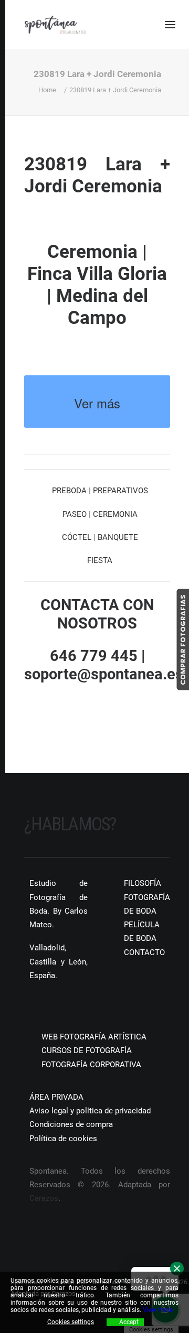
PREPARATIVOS (120, 490)
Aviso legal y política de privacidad (90, 1110)
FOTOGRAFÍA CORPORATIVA (91, 1064)
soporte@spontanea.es (103, 674)
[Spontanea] (55, 24)
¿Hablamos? (70, 824)
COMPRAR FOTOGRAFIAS (182, 639)
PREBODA (69, 490)
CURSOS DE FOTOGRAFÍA (86, 1050)
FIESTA (99, 560)
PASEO (74, 514)
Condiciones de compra (71, 1124)
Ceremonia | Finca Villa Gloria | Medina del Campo (97, 285)
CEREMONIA (115, 514)
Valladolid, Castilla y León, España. (58, 961)
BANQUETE (118, 537)
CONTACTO (144, 952)
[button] (28, 1006)
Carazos (43, 1198)
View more (158, 1310)
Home (47, 90)
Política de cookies (63, 1138)
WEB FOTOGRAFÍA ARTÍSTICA (93, 1037)
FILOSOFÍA (142, 883)
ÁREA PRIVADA (56, 1097)
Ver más (97, 403)
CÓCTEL (76, 537)
